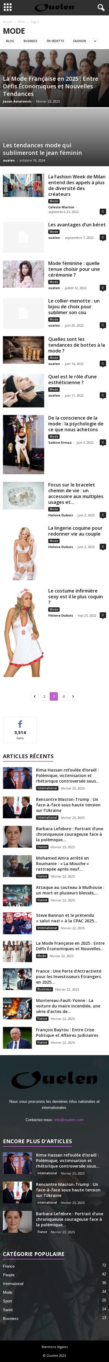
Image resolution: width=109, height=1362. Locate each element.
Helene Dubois (60, 515)
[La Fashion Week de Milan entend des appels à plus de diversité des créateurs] (23, 185)
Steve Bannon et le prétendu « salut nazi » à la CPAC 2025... (66, 917)
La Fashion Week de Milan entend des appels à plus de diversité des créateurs (77, 185)
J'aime (20, 721)
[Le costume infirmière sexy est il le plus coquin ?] (23, 632)
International (47, 788)
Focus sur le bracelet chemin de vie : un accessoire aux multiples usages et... (75, 493)
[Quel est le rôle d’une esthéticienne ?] (23, 390)
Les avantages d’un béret (77, 224)
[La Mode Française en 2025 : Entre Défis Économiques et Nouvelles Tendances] (17, 951)
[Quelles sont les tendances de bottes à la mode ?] (23, 350)
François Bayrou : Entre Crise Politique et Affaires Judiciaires (67, 1032)
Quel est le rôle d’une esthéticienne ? (72, 379)
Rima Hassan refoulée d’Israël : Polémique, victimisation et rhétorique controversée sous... (67, 775)
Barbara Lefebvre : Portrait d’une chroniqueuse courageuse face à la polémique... (69, 834)
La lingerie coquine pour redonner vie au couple (75, 531)
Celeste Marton (61, 207)
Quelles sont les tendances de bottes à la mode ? (76, 345)
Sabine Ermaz (60, 442)
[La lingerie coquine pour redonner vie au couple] (23, 552)
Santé (8, 1310)
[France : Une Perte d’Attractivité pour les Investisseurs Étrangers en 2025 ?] (17, 979)
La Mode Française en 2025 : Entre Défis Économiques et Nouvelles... (70, 945)
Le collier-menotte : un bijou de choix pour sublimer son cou (74, 307)
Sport (7, 1301)
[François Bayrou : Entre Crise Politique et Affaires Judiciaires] (17, 1038)
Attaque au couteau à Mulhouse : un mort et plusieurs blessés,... (70, 890)
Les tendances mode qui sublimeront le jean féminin (42, 149)
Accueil (7, 22)
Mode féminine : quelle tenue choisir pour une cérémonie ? (74, 269)
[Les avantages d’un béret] (23, 237)
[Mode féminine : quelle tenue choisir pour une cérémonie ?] (23, 274)
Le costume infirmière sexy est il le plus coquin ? (75, 597)
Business (30, 41)
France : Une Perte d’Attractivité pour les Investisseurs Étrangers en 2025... (68, 976)
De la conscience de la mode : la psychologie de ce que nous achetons (75, 424)
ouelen (9, 160)
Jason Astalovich (17, 101)
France (42, 847)
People (9, 1275)
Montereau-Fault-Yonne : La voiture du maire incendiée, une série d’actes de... (68, 1006)
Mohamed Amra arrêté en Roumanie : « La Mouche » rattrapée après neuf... (62, 863)
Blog (10, 41)
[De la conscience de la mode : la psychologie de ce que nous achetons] (23, 444)
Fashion (79, 41)
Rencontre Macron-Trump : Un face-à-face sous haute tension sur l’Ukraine (68, 805)
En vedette (55, 41)
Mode (21, 22)
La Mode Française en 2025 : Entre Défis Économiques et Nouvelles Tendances (50, 86)
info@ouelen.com (69, 1120)
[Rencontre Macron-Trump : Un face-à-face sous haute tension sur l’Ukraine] (17, 807)
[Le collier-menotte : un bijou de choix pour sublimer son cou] (23, 313)
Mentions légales (55, 1347)
